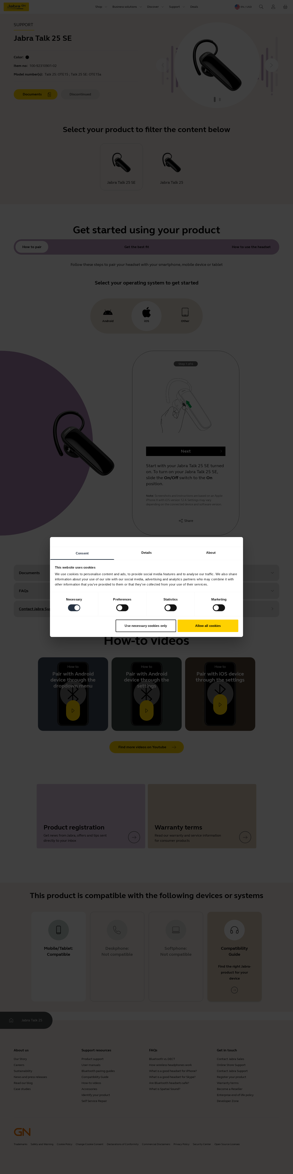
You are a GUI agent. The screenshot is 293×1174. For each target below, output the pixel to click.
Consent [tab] (82, 553)
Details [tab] (146, 552)
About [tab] (211, 552)
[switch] (122, 607)
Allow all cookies (208, 626)
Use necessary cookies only (146, 626)
